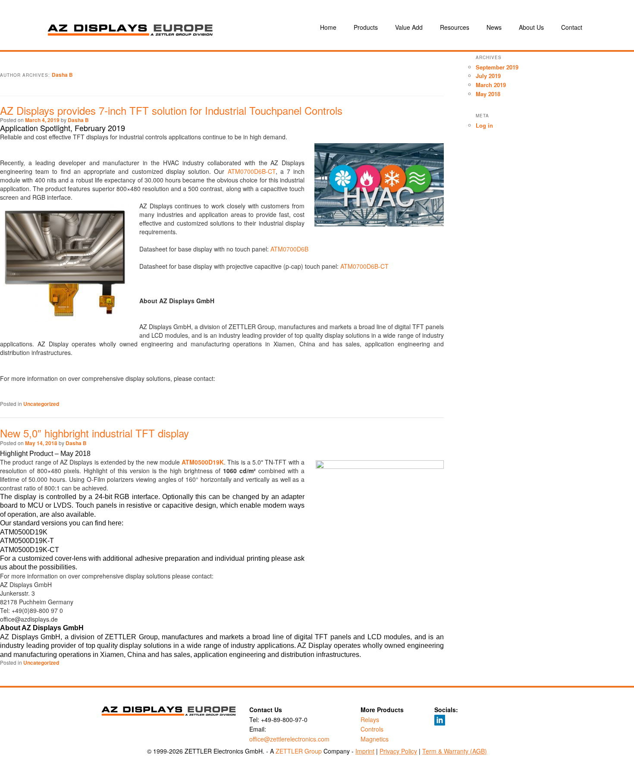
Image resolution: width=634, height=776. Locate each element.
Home (328, 27)
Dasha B (62, 75)
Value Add (409, 27)
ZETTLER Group (299, 751)
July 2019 (488, 76)
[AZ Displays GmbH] (166, 27)
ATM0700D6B (289, 249)
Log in (484, 125)
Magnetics (375, 739)
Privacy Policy (398, 751)
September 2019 (497, 67)
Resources (454, 27)
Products (366, 27)
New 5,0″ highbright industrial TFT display (94, 432)
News (494, 27)
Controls (372, 729)
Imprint (364, 751)
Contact (571, 27)
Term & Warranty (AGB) (454, 751)
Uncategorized (41, 404)
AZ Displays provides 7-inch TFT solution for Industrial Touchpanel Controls (171, 110)
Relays (370, 719)
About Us (531, 27)
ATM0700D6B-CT (252, 171)
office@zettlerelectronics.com (289, 739)
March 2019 (491, 85)
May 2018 (488, 94)
